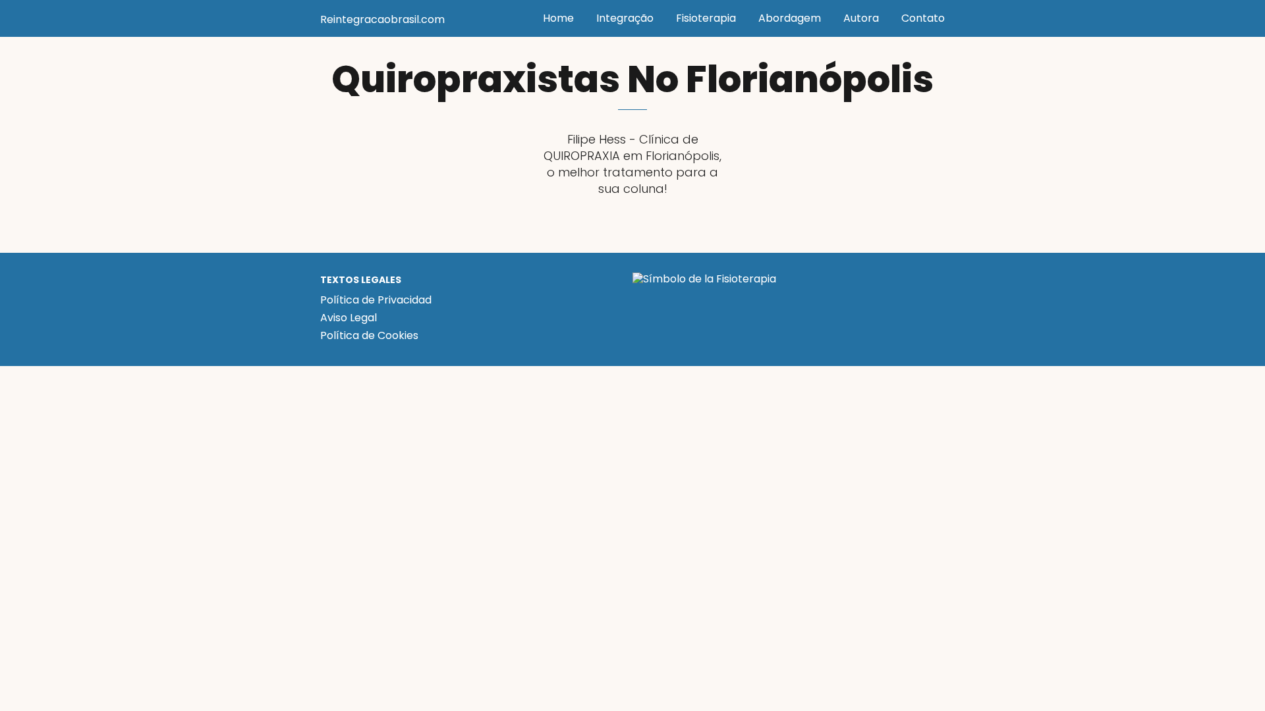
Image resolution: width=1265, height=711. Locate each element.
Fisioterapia (706, 18)
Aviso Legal (348, 317)
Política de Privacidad (376, 299)
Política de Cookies (369, 335)
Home (558, 18)
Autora (861, 18)
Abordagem (789, 18)
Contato (923, 18)
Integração (625, 18)
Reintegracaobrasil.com (382, 19)
